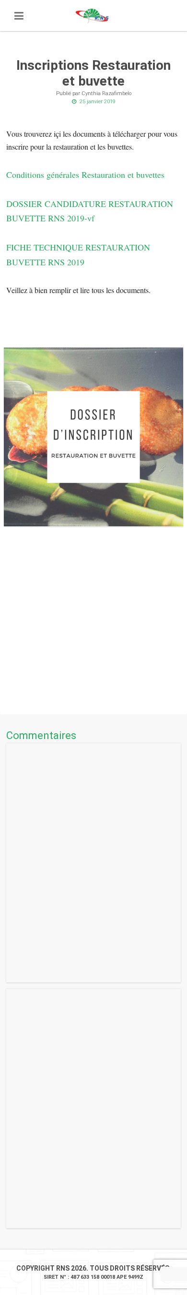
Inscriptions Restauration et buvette (93, 73)
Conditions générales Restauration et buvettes (85, 174)
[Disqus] (93, 862)
